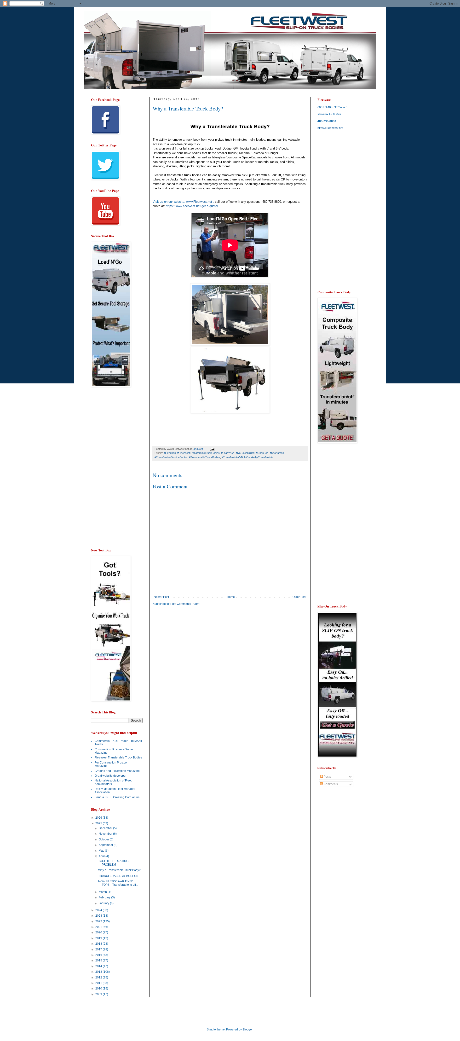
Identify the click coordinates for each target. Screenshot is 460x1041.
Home (231, 597)
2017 (99, 949)
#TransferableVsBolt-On (236, 457)
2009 (99, 994)
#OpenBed (262, 452)
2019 (99, 938)
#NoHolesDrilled (245, 452)
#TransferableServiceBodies (171, 457)
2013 (99, 971)
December (106, 828)
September (106, 845)
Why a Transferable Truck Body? (119, 870)
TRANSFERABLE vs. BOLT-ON (118, 876)
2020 (99, 932)
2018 (99, 943)
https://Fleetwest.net (330, 128)
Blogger (247, 1029)
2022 (99, 921)
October (104, 839)
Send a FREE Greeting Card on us (117, 797)
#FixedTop (170, 452)
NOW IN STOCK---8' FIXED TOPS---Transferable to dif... (118, 883)
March (103, 892)
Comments (330, 784)
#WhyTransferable (262, 457)
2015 (99, 960)
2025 (99, 823)
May (102, 850)
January (104, 903)
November (106, 833)
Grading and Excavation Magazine (117, 771)
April (102, 856)
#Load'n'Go (227, 452)
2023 (99, 915)
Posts (327, 776)
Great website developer (110, 775)
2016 (99, 955)
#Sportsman (277, 452)
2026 (99, 817)
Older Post (299, 597)
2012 (99, 977)
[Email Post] (212, 448)
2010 (99, 988)
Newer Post (161, 597)
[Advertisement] (193, 646)
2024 (99, 910)
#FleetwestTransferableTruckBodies (198, 452)
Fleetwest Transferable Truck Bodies (118, 757)
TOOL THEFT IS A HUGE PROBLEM (114, 862)
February (105, 897)
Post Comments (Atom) (185, 604)
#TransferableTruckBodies (204, 457)
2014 (99, 966)
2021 (99, 927)
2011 (99, 983)
